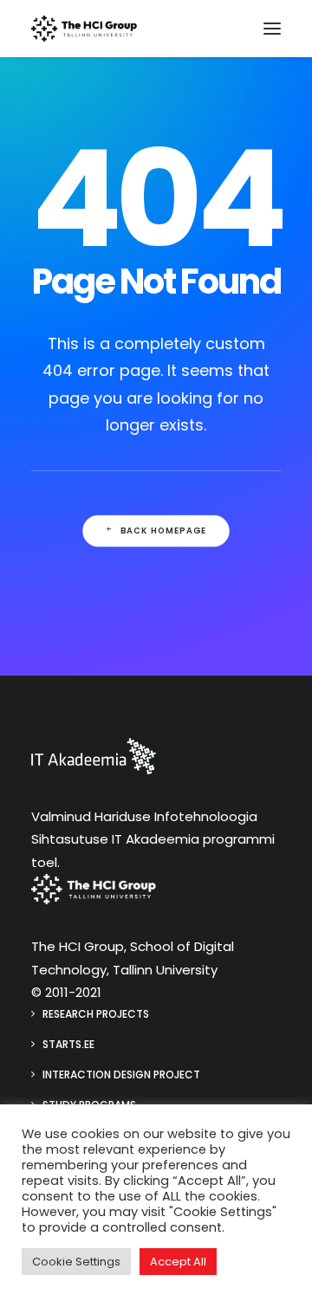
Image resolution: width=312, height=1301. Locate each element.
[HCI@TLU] (84, 29)
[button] (272, 28)
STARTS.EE (68, 1044)
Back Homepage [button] (163, 531)
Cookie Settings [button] (76, 1261)
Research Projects (95, 1013)
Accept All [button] (178, 1261)
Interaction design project (121, 1074)
